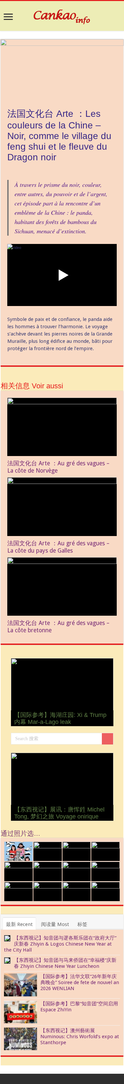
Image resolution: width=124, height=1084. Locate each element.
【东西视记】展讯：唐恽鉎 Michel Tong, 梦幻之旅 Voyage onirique (59, 813)
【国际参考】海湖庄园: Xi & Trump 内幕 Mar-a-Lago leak (60, 718)
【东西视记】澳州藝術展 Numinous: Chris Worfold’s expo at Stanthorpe (79, 1036)
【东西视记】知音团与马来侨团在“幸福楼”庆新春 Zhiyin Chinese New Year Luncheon (65, 963)
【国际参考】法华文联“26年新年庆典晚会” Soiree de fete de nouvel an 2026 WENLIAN (79, 982)
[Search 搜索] (107, 738)
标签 (82, 924)
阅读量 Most (55, 924)
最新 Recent (19, 924)
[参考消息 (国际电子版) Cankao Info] (62, 16)
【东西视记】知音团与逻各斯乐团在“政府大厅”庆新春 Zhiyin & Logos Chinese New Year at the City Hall (60, 944)
